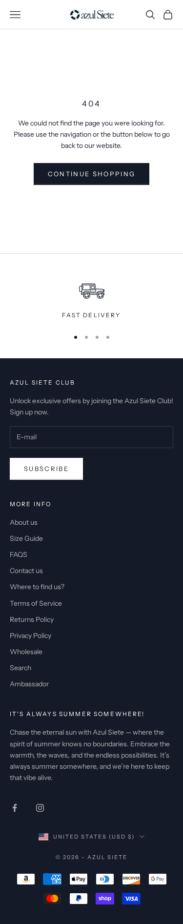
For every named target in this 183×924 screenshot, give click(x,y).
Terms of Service (36, 603)
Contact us (26, 570)
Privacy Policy (30, 635)
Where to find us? (37, 586)
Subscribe (46, 468)
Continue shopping (92, 174)
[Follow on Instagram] (40, 808)
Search (20, 667)
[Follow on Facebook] (15, 808)
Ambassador (29, 683)
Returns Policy (32, 619)
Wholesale (26, 651)
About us (24, 522)
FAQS (18, 554)
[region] (91, 296)
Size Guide (26, 538)
